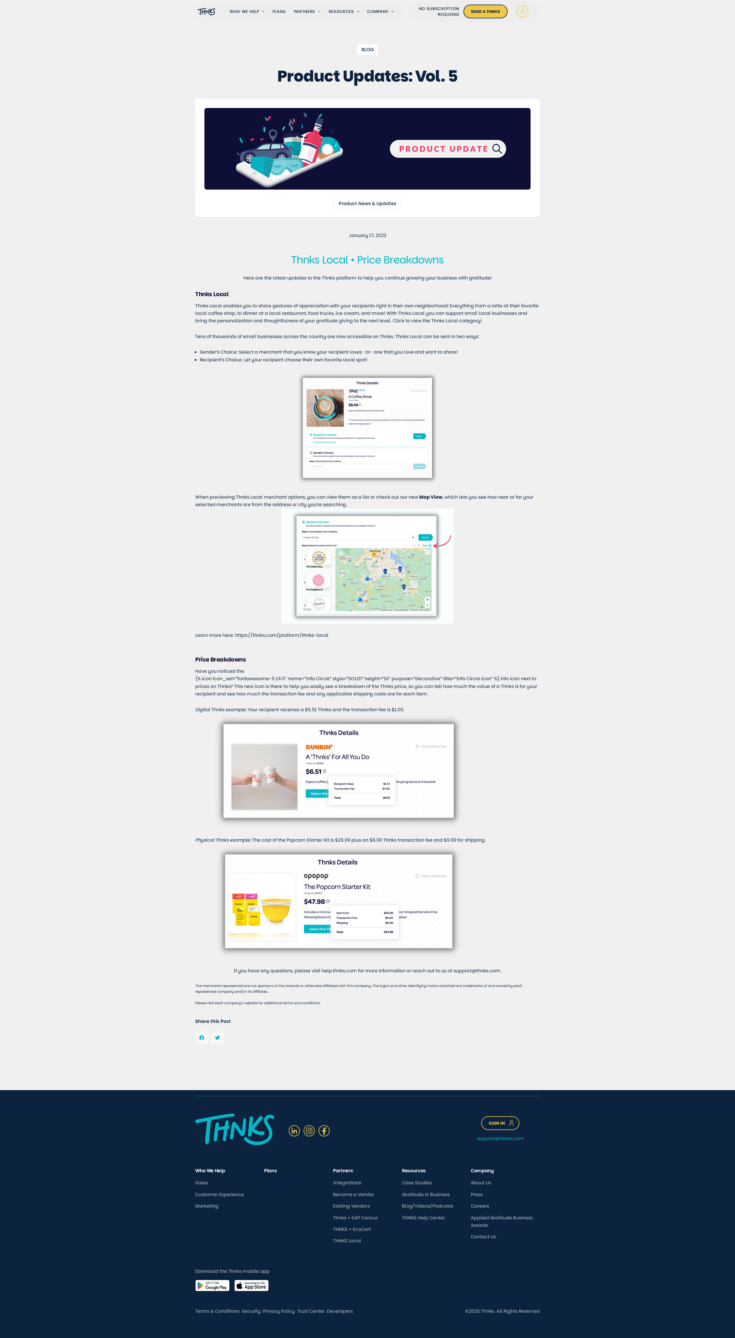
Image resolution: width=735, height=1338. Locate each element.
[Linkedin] (294, 1131)
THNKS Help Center (423, 1217)
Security (251, 1311)
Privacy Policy (279, 1311)
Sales (201, 1182)
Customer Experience (219, 1194)
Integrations (347, 1182)
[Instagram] (309, 1131)
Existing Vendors (351, 1206)
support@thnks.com (477, 970)
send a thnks (485, 11)
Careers (480, 1206)
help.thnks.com (339, 970)
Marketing (206, 1206)
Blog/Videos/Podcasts (427, 1206)
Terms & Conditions (217, 1311)
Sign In (497, 1123)
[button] (261, 11)
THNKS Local (347, 1240)
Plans (279, 11)
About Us (481, 1182)
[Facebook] (324, 1131)
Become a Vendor (353, 1194)
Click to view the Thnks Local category (436, 320)
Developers (340, 1311)
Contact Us (483, 1236)
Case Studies (417, 1182)
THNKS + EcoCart (352, 1229)
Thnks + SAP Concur (355, 1217)
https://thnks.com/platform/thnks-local (281, 635)
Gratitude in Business (426, 1194)
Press (477, 1194)
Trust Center (311, 1311)
